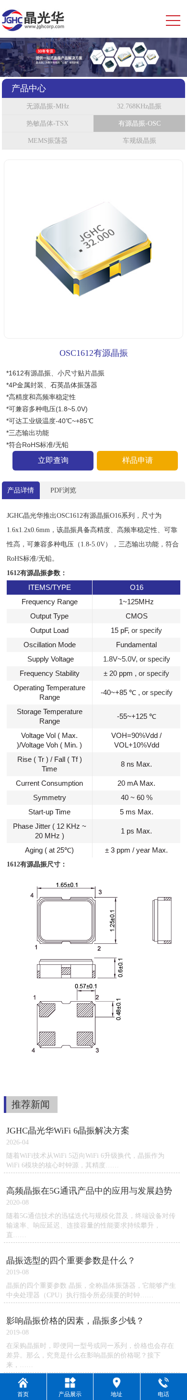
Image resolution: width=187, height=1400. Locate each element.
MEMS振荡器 (48, 140)
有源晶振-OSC (139, 123)
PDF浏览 (63, 490)
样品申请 (137, 460)
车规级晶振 (139, 140)
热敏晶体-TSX (47, 123)
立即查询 (53, 460)
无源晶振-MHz (47, 106)
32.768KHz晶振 (139, 106)
